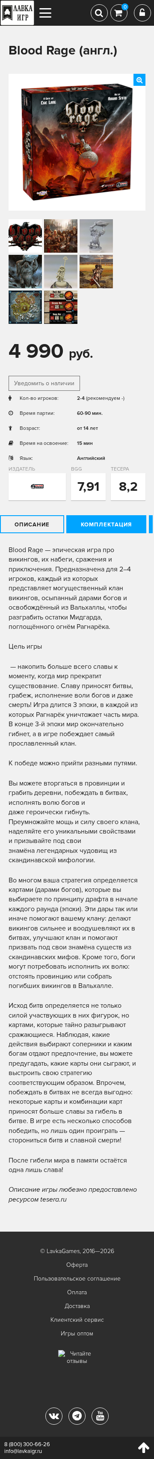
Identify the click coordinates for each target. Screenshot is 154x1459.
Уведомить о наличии (44, 383)
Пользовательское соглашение (77, 1278)
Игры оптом (77, 1333)
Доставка (77, 1306)
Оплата (77, 1292)
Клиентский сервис (77, 1319)
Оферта (77, 1265)
